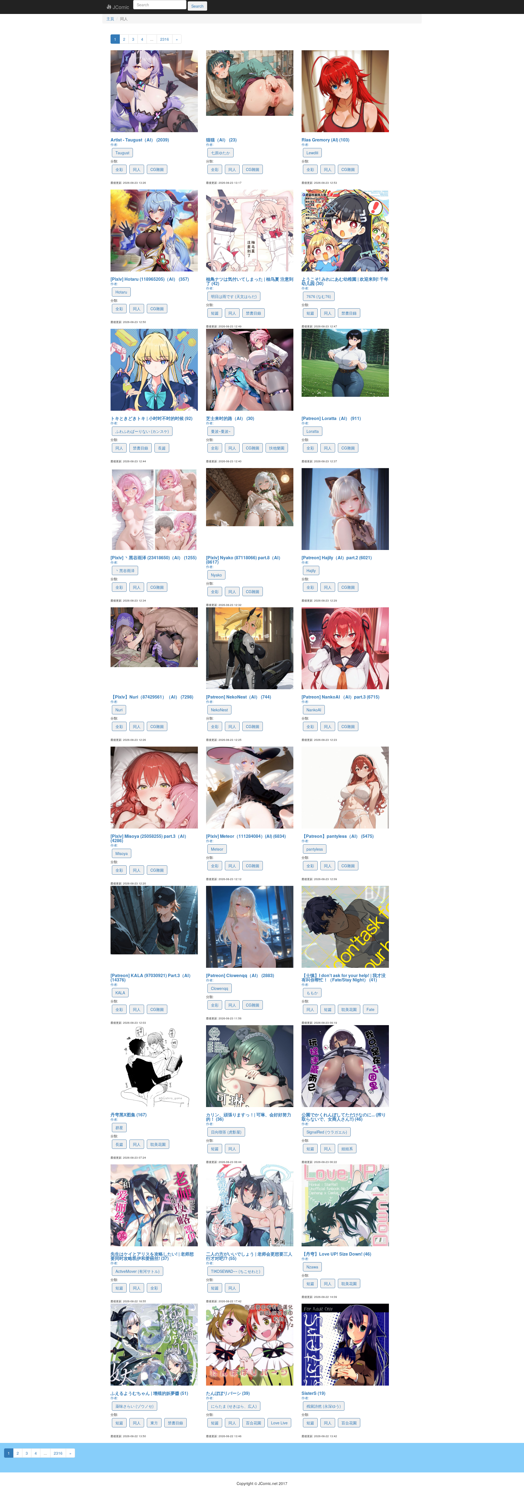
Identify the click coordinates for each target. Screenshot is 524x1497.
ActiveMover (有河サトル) (137, 1271)
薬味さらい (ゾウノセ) (134, 1406)
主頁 (110, 18)
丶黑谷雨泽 (125, 570)
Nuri (119, 709)
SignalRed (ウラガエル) (326, 1132)
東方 (154, 1422)
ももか (312, 992)
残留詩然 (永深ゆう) (323, 1406)
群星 (119, 1127)
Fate (370, 1009)
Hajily (311, 570)
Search (197, 6)
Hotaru (121, 292)
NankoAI (313, 709)
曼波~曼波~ (221, 431)
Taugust (122, 152)
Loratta (312, 431)
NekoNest (219, 709)
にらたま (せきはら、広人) (234, 1406)
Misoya (121, 853)
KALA (120, 992)
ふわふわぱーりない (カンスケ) (142, 431)
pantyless (314, 849)
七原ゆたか (220, 152)
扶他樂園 (276, 448)
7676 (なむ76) (318, 296)
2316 (164, 39)
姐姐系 (347, 1148)
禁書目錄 (253, 313)
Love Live (279, 1422)
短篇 (215, 313)
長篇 (162, 448)
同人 (137, 169)
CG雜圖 (157, 169)
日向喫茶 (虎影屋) (226, 1132)
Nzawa (312, 1267)
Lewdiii (312, 152)
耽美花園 (349, 1009)
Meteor (217, 849)
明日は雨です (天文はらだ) (234, 296)
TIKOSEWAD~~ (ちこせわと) (235, 1271)
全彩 (119, 169)
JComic (120, 6)
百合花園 (253, 1422)
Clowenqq (219, 988)
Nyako (216, 575)
